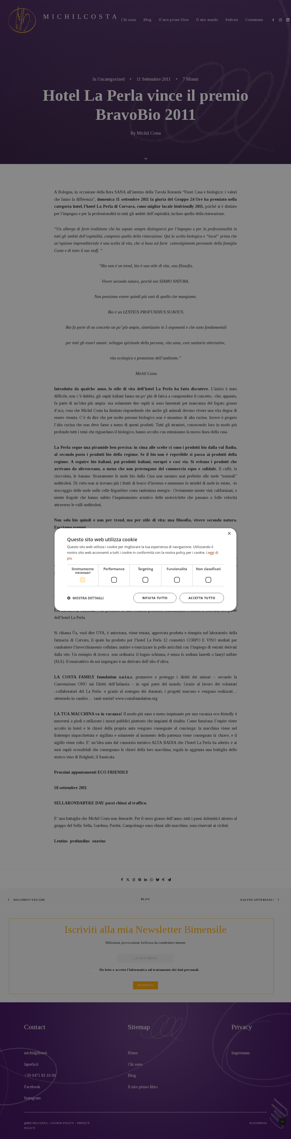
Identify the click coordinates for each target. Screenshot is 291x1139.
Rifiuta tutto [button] (155, 597)
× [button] (229, 533)
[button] (85, 597)
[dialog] (145, 569)
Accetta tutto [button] (201, 597)
